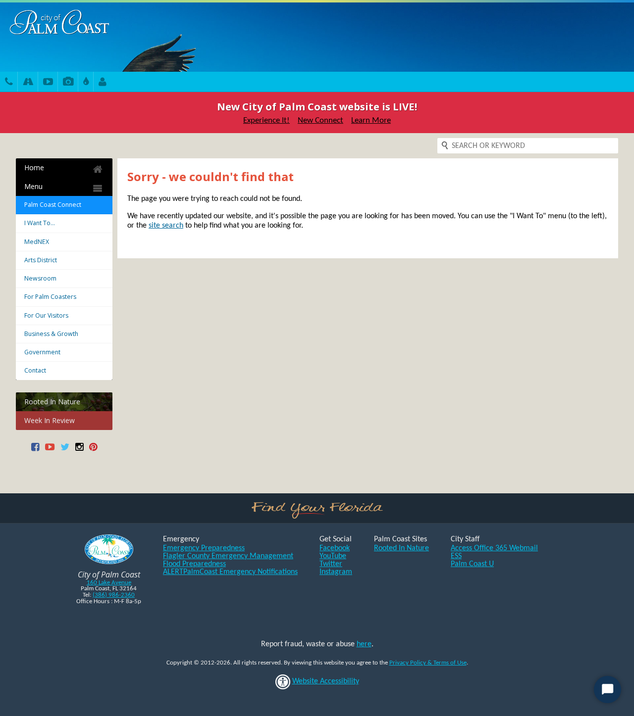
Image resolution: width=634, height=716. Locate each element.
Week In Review (49, 420)
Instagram (335, 572)
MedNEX (36, 242)
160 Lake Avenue (109, 582)
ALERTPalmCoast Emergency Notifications (230, 572)
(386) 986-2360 (114, 595)
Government (42, 352)
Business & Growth (51, 334)
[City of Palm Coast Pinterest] (93, 450)
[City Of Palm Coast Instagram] (79, 450)
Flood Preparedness (194, 564)
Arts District (40, 260)
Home (34, 167)
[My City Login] (102, 83)
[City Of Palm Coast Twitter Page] (64, 450)
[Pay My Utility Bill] (86, 83)
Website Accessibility (325, 681)
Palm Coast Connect (52, 204)
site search (166, 226)
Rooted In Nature (52, 401)
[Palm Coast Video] (48, 83)
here (364, 644)
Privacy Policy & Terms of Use (428, 663)
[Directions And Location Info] (28, 83)
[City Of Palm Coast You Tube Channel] (49, 450)
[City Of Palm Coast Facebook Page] (35, 450)
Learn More (371, 120)
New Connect (320, 120)
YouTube (332, 556)
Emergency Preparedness (204, 548)
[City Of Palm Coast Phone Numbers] (8, 83)
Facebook (334, 548)
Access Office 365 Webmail (494, 548)
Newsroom (40, 278)
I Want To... (39, 223)
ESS (456, 556)
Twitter (330, 564)
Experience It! (266, 120)
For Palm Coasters (50, 296)
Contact (35, 370)
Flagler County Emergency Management (228, 556)
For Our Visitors (46, 315)
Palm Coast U (472, 564)
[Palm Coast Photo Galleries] (68, 83)
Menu (33, 186)
